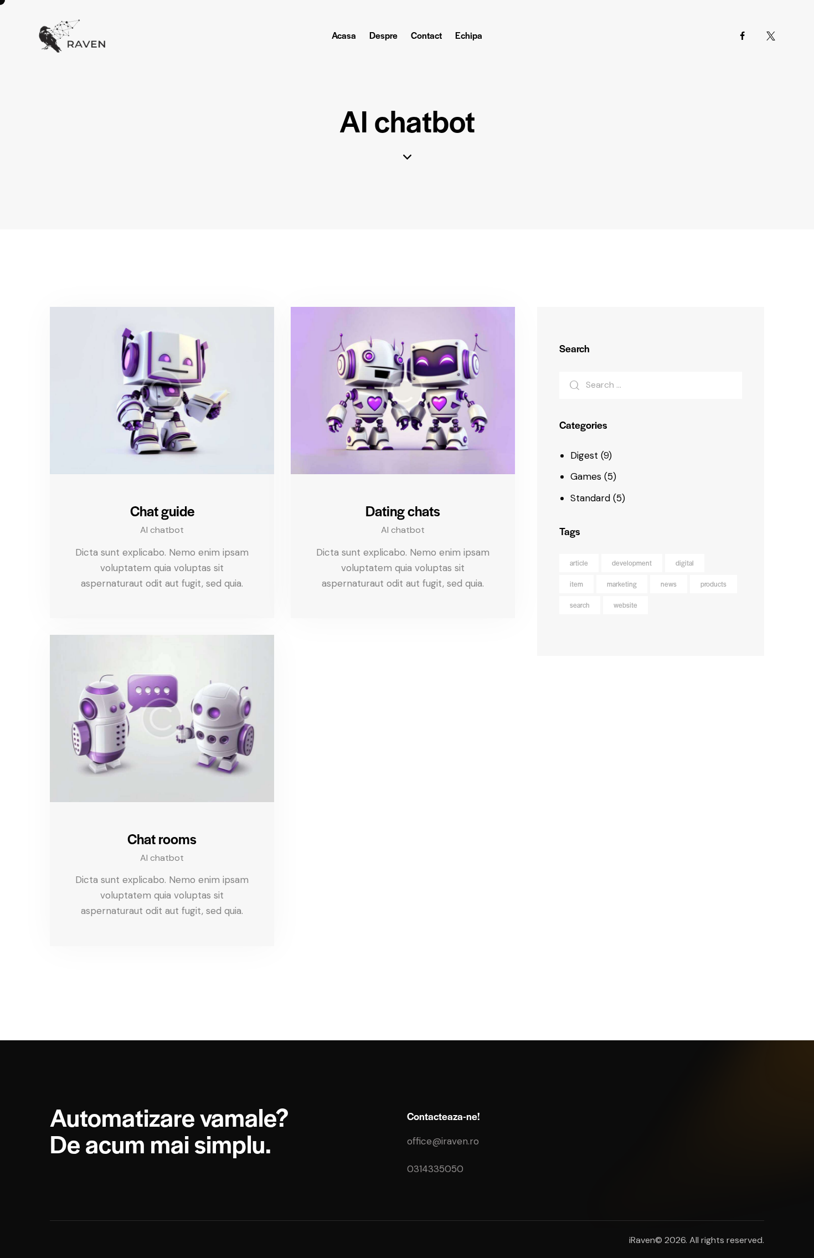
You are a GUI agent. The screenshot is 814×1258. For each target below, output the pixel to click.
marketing (622, 584)
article (579, 563)
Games (585, 476)
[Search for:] (650, 384)
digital (685, 563)
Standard (590, 498)
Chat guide (162, 511)
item (576, 584)
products (713, 584)
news (669, 584)
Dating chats (402, 511)
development (632, 563)
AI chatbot (162, 530)
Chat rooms (162, 839)
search (580, 605)
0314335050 (435, 1169)
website (625, 605)
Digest (584, 455)
